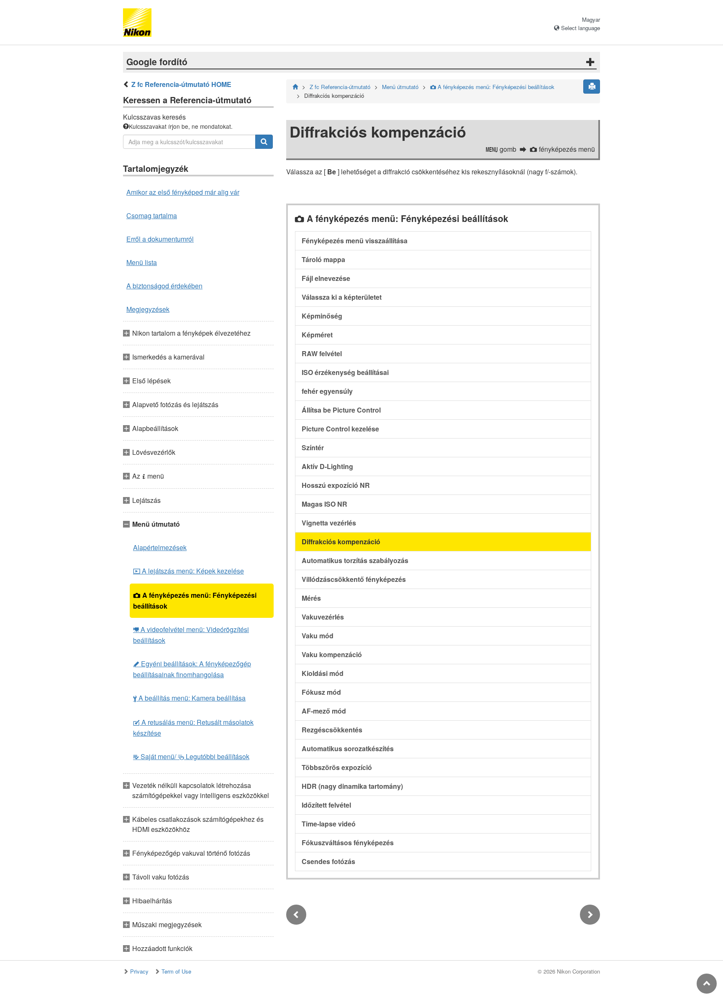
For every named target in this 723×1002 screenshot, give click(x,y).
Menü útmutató (400, 87)
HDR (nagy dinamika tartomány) (352, 786)
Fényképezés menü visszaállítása (355, 240)
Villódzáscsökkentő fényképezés (354, 579)
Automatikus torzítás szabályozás (355, 560)
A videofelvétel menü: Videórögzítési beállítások (191, 635)
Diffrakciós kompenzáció (341, 541)
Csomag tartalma (151, 215)
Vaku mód (317, 635)
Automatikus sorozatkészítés (348, 748)
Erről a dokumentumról (160, 239)
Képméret (317, 334)
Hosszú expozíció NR (336, 485)
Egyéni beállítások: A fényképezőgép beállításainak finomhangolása (192, 669)
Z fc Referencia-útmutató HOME (181, 84)
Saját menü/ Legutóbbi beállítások (191, 756)
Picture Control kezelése (340, 428)
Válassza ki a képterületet (342, 297)
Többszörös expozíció (337, 767)
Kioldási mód (323, 673)
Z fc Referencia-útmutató (340, 87)
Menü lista (141, 262)
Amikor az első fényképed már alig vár (182, 192)
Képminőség (322, 316)
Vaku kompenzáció (332, 654)
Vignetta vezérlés (329, 523)
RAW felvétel (322, 353)
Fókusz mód (321, 692)
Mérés (311, 598)
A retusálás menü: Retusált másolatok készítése (193, 727)
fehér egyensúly (327, 391)
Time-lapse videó (329, 824)
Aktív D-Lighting (327, 466)
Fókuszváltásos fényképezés (348, 842)
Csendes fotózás (328, 861)
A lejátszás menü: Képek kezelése (188, 571)
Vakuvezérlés (323, 617)
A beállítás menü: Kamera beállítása (189, 698)
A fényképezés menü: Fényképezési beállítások (194, 600)
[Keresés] (264, 142)
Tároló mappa (323, 259)
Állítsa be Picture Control (341, 410)
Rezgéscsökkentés (332, 729)
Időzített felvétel (326, 805)
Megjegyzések (147, 309)
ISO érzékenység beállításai (345, 372)
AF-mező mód (324, 711)
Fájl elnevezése (326, 278)
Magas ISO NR (324, 504)
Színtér (313, 447)
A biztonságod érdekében (164, 286)
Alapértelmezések (160, 547)
